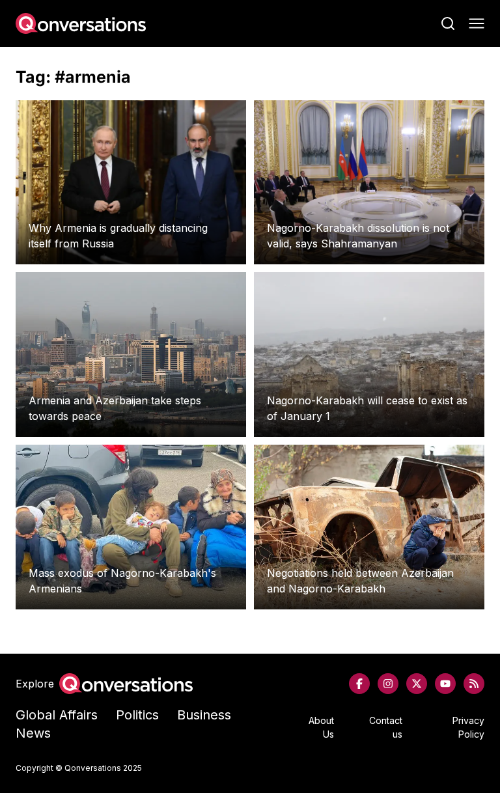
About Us (321, 727)
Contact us (385, 727)
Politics (137, 715)
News (33, 733)
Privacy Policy (468, 727)
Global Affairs (57, 715)
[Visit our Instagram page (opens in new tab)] (388, 683)
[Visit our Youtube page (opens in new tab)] (445, 683)
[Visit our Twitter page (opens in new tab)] (416, 683)
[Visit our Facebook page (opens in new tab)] (359, 683)
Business (204, 715)
